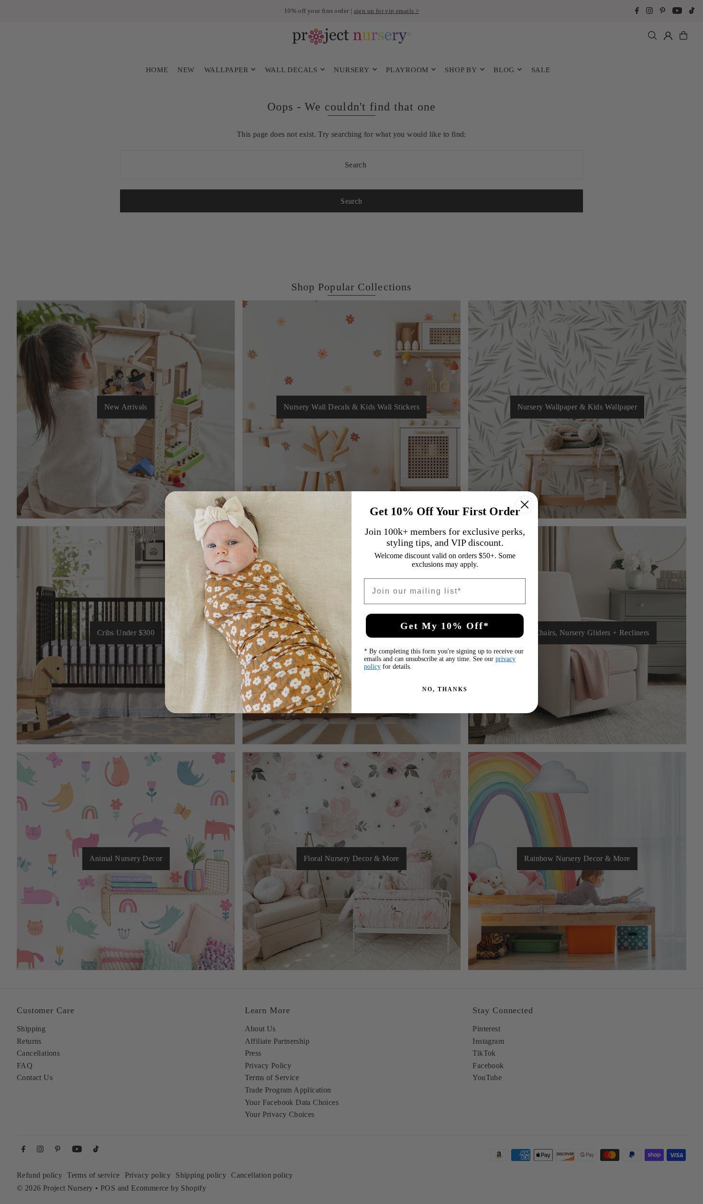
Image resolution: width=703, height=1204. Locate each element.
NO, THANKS (445, 689)
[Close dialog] (524, 504)
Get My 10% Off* (444, 625)
